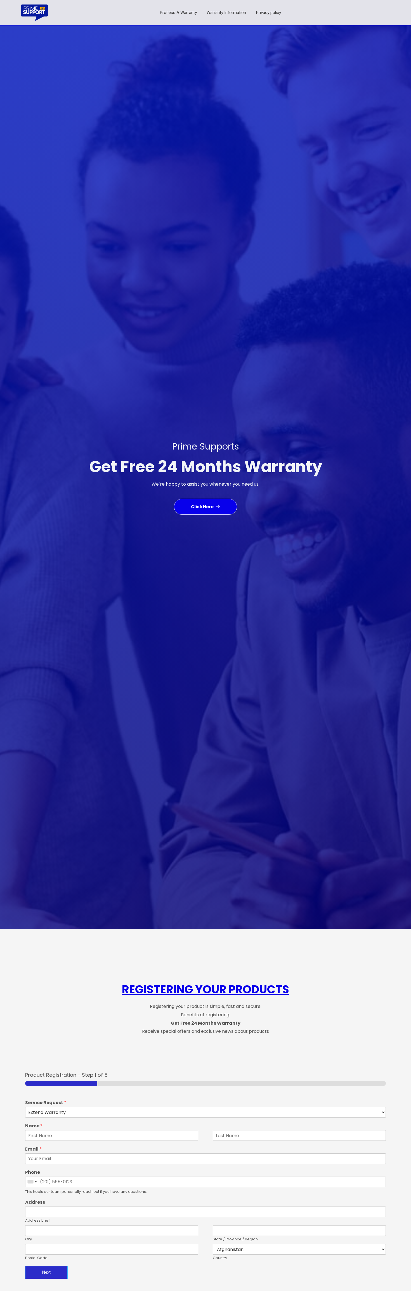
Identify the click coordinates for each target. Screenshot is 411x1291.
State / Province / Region (235, 1239)
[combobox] (31, 1182)
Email (33, 1149)
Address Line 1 (37, 1220)
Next (46, 1272)
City (28, 1239)
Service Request (45, 1103)
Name (33, 1126)
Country (220, 1258)
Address (35, 1202)
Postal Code (36, 1258)
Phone (32, 1172)
